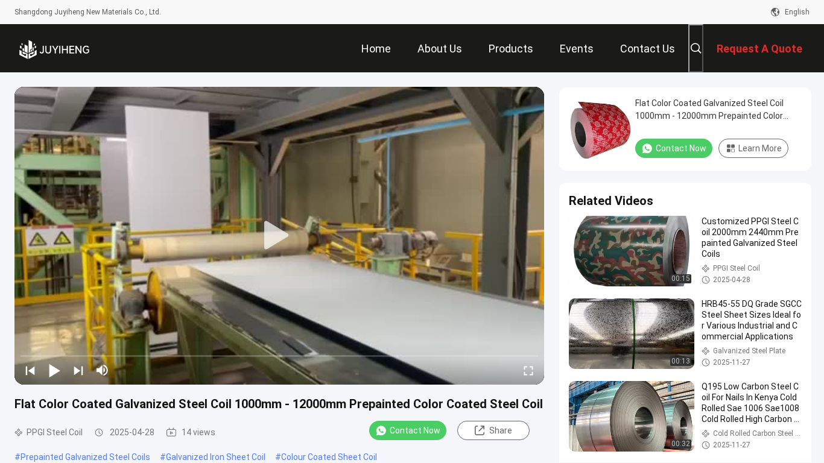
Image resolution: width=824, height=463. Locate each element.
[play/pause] (54, 370)
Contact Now (415, 430)
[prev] (30, 370)
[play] (279, 236)
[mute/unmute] (102, 370)
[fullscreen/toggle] (528, 370)
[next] (78, 370)
